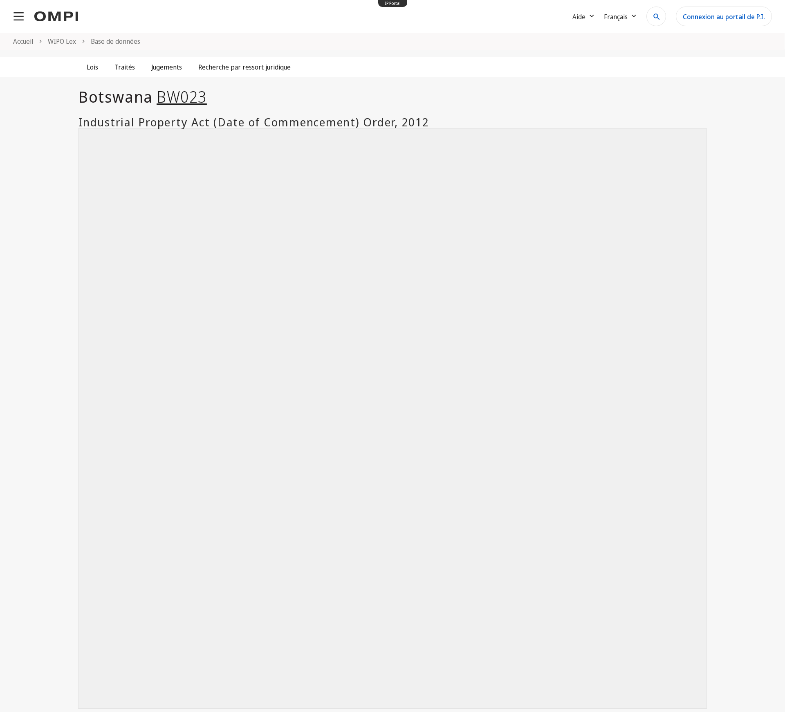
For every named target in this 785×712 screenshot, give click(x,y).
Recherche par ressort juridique (244, 67)
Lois (92, 67)
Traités (124, 67)
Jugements (166, 67)
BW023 (182, 96)
